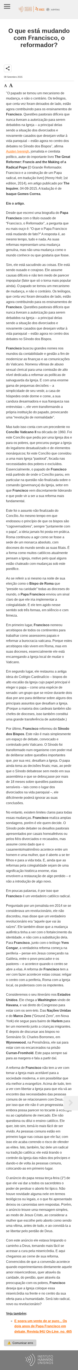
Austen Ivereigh (17, 151)
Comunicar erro (20, 1343)
